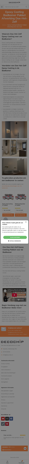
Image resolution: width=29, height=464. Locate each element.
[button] (14, 241)
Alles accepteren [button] (15, 237)
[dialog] (14, 232)
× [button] (25, 222)
